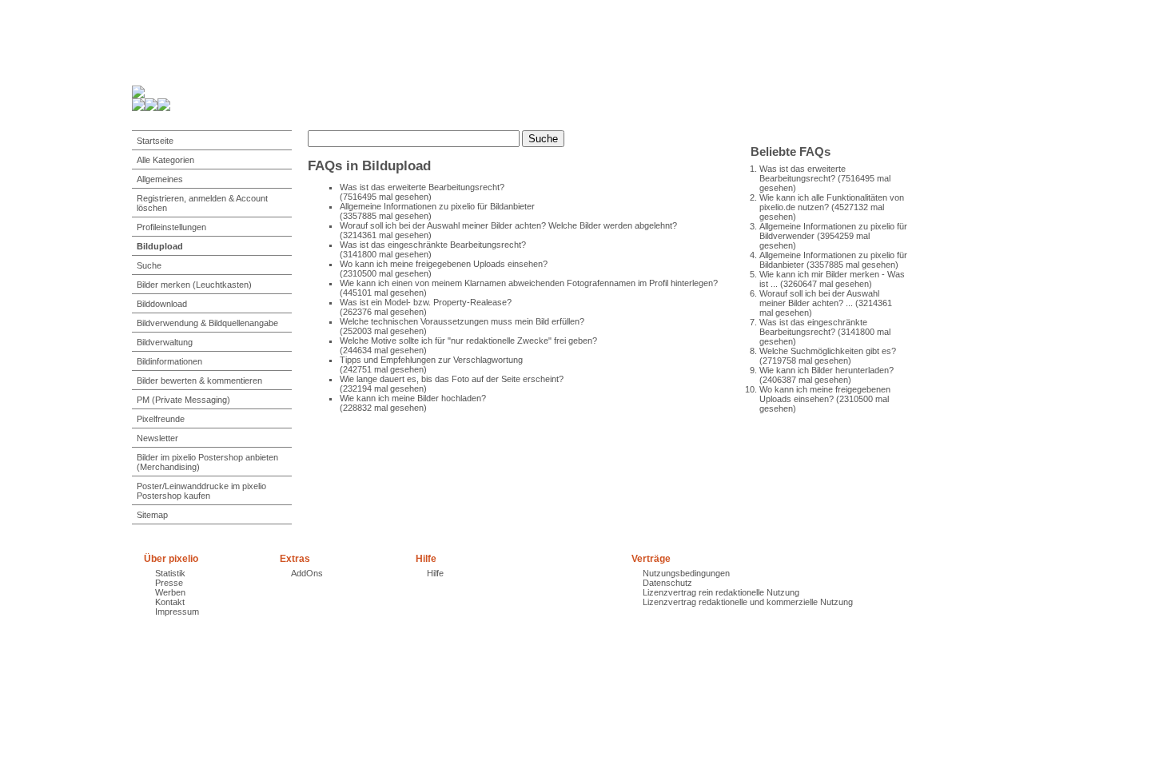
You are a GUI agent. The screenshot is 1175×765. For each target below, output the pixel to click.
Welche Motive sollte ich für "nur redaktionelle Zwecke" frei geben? (468, 340)
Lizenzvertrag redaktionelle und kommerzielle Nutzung (748, 602)
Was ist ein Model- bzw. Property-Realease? (426, 302)
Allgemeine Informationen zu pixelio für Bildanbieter (437, 206)
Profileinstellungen (171, 227)
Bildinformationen (169, 361)
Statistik (170, 573)
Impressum (177, 611)
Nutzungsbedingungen (686, 573)
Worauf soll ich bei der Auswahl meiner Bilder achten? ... (819, 298)
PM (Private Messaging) (183, 399)
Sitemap (152, 515)
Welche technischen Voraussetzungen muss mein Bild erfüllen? (462, 321)
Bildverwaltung (165, 342)
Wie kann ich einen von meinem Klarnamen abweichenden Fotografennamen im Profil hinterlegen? (529, 283)
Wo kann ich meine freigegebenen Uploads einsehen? (824, 394)
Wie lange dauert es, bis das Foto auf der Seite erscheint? (452, 379)
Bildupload (160, 246)
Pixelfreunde (161, 419)
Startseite (155, 140)
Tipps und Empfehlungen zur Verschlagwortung (431, 360)
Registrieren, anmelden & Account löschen (202, 203)
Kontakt (170, 602)
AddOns (307, 573)
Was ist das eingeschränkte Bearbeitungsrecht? (813, 327)
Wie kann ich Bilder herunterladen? (826, 370)
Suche (149, 265)
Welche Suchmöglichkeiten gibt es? (827, 351)
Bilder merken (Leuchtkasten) (194, 284)
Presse (169, 583)
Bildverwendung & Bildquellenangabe (207, 323)
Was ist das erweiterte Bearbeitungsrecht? (802, 173)
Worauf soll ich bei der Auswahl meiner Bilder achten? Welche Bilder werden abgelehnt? (508, 225)
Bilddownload (162, 304)
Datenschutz (667, 583)
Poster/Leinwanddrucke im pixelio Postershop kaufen (201, 490)
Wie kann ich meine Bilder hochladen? (413, 398)
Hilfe (435, 573)
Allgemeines (160, 179)
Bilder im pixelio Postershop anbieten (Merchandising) (207, 462)
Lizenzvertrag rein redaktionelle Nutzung (721, 592)
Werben (170, 592)
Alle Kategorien (165, 160)
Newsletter (157, 438)
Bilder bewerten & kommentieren (199, 380)
